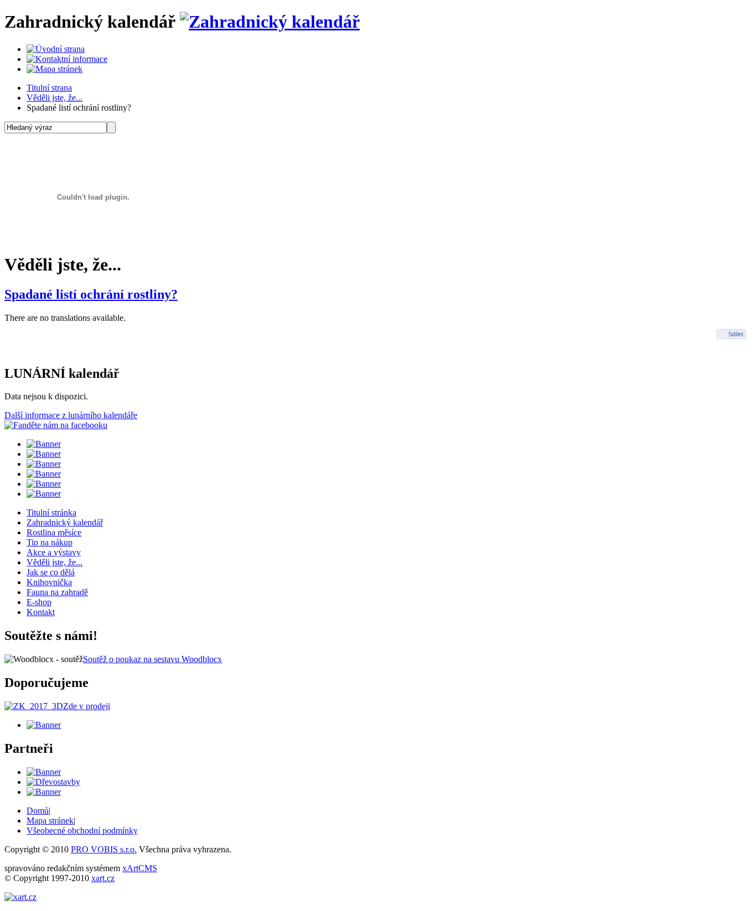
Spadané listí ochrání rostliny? (91, 294)
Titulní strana (49, 87)
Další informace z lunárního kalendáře (70, 415)
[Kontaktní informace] (67, 59)
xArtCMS (139, 868)
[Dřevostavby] (53, 782)
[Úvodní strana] (56, 49)
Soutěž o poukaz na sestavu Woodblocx (152, 659)
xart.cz (103, 878)
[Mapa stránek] (54, 69)
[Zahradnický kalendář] (270, 22)
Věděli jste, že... (54, 97)
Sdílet (735, 334)
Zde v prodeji (86, 706)
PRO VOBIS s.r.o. (104, 849)
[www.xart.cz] (20, 897)
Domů (38, 810)
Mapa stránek (50, 820)
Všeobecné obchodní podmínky (82, 830)
